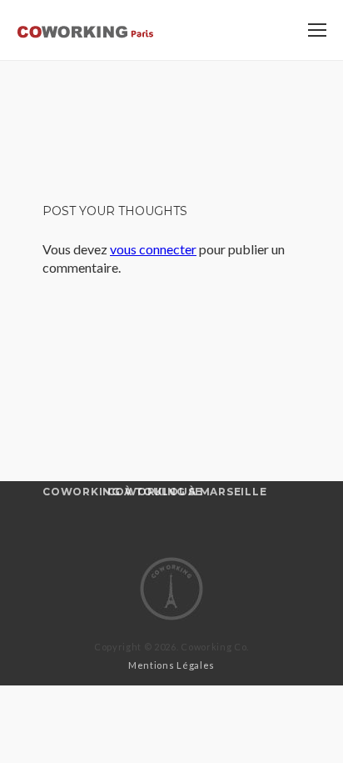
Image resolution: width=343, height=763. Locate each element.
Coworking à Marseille (187, 491)
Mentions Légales (171, 665)
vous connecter (153, 249)
